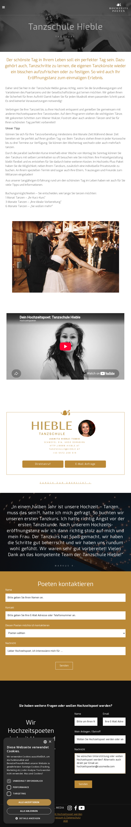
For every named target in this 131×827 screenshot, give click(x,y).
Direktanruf (43, 464)
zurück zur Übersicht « (65, 483)
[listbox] (45, 742)
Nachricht (10, 643)
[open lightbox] (65, 257)
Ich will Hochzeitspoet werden (65, 814)
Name (8, 590)
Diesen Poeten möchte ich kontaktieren (27, 625)
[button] (29, 818)
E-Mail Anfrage (85, 464)
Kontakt (9, 607)
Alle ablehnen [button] (29, 811)
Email (106, 714)
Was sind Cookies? (33, 773)
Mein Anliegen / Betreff (88, 731)
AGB (65, 821)
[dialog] (29, 781)
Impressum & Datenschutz (66, 817)
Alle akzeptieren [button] (29, 802)
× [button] (50, 741)
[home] (115, 7)
